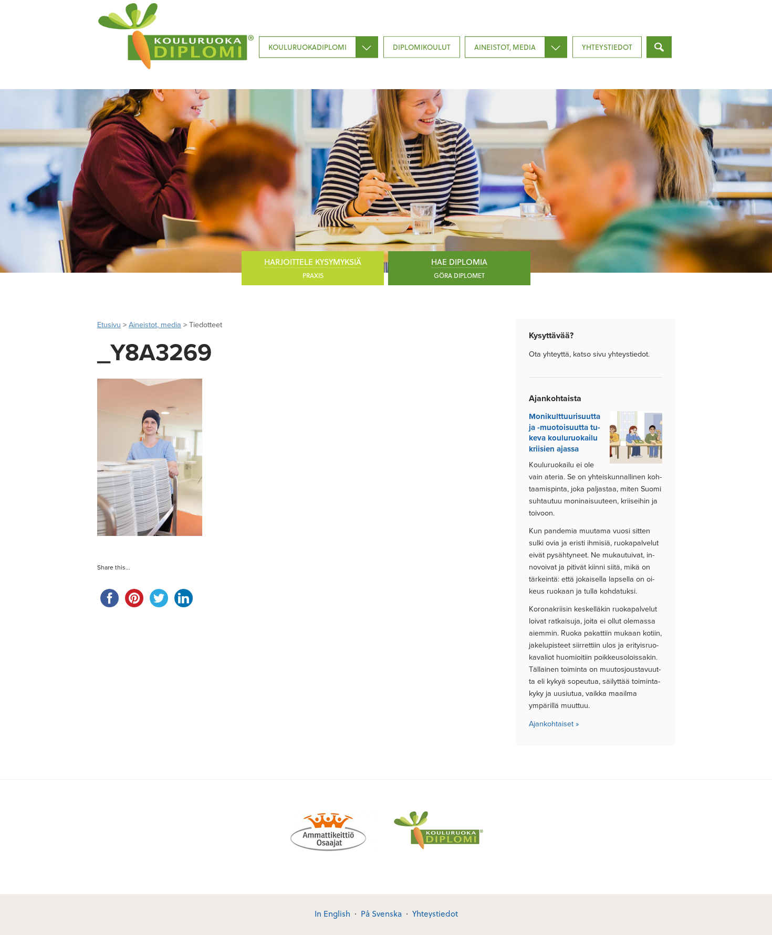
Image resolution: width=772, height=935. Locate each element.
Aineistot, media (505, 46)
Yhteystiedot (607, 46)
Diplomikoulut (422, 46)
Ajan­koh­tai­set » (554, 723)
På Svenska (381, 913)
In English (332, 913)
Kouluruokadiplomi (307, 46)
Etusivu (109, 324)
